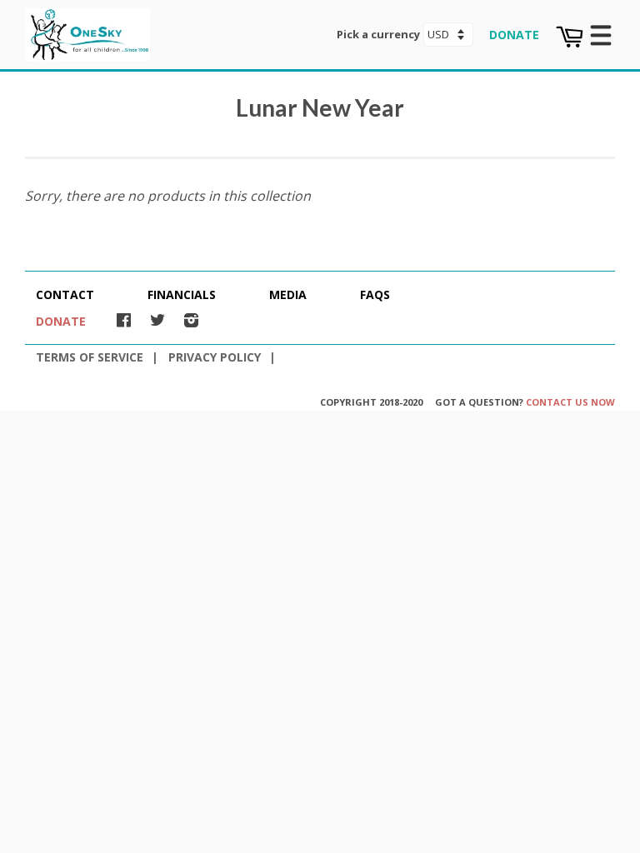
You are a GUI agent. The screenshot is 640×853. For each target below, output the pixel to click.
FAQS (375, 294)
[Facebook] (124, 320)
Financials (182, 294)
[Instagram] (191, 320)
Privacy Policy (214, 357)
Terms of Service (89, 357)
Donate (514, 35)
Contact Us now (570, 402)
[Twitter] (157, 320)
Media (288, 294)
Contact (65, 294)
